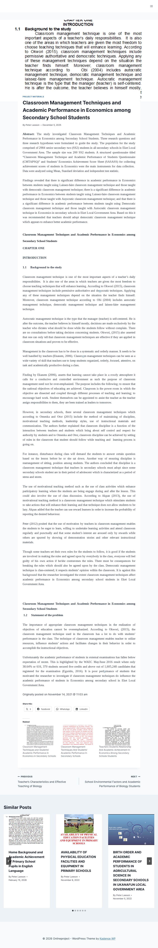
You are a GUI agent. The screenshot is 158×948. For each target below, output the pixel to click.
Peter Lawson (33, 125)
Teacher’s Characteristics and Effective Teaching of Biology (42, 781)
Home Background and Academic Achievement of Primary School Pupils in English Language (26, 861)
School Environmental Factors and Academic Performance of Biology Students (112, 781)
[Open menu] (151, 6)
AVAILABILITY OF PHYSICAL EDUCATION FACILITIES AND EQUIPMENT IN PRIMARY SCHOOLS (78, 861)
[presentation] (27, 829)
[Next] (149, 861)
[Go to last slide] (8, 861)
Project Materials (33, 96)
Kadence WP (108, 938)
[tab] (73, 910)
